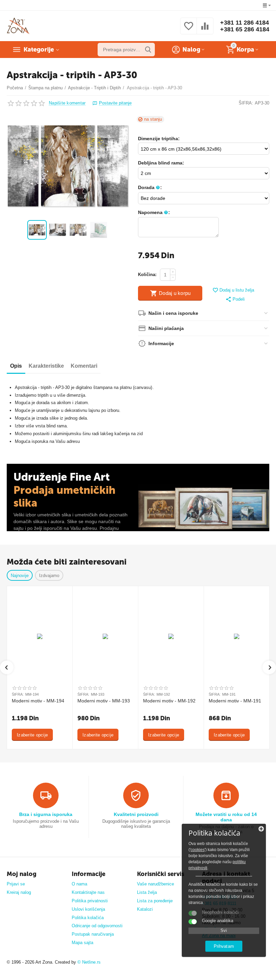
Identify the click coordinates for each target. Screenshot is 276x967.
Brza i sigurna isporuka (45, 814)
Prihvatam (224, 946)
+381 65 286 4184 (244, 29)
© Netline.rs (89, 962)
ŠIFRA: (246, 102)
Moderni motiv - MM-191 (235, 700)
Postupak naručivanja (93, 934)
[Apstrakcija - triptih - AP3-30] (68, 166)
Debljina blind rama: (161, 162)
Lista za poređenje (155, 900)
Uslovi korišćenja (88, 909)
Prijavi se (16, 883)
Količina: (147, 274)
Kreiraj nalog (19, 892)
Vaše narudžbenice (155, 883)
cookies (198, 849)
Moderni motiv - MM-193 (103, 700)
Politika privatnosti (90, 900)
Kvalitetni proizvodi (136, 814)
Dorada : (150, 187)
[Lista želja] (188, 29)
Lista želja (147, 892)
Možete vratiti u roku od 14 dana (226, 817)
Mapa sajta (82, 942)
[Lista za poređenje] (205, 29)
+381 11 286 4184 (244, 22)
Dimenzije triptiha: (159, 138)
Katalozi (145, 909)
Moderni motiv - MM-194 (38, 700)
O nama (79, 883)
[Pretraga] (148, 49)
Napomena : (154, 212)
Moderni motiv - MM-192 (169, 700)
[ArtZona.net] (18, 25)
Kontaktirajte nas (88, 892)
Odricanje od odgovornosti (97, 925)
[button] (235, 300)
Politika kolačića (88, 917)
